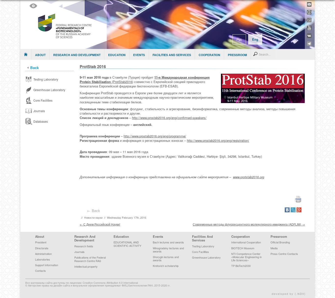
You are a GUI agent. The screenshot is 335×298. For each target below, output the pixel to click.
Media (274, 248)
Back (34, 67)
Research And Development (77, 55)
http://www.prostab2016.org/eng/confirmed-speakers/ (169, 117)
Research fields (83, 246)
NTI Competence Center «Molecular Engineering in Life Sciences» (246, 257)
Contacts (40, 271)
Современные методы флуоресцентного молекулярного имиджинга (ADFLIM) (249, 224)
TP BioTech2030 (241, 266)
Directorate (41, 248)
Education (117, 55)
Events (139, 55)
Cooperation (209, 55)
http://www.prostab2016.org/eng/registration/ (218, 140)
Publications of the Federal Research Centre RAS (90, 258)
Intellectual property (86, 266)
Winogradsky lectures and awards (168, 249)
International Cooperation (246, 242)
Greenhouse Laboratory (206, 257)
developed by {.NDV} (289, 294)
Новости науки (93, 217)
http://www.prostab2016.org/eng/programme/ (155, 136)
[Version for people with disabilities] (33, 6)
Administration (43, 254)
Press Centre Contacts (284, 254)
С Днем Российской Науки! (100, 224)
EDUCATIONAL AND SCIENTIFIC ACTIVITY (127, 243)
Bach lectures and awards (168, 242)
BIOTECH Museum (242, 248)
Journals (79, 252)
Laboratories (42, 259)
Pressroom (237, 55)
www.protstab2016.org (248, 177)
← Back (94, 210)
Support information (46, 265)
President (40, 242)
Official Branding (280, 242)
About (40, 55)
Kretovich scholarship (166, 266)
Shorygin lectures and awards (166, 258)
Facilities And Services (172, 55)
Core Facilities (200, 252)
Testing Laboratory (203, 246)
